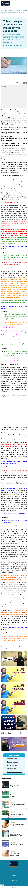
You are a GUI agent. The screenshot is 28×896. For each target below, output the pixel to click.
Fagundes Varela (12, 758)
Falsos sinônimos (12, 768)
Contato (14, 886)
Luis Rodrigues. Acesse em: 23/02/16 (13, 514)
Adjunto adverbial (12, 765)
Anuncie (14, 880)
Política (14, 875)
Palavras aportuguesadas (14, 772)
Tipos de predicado (12, 762)
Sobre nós (14, 870)
